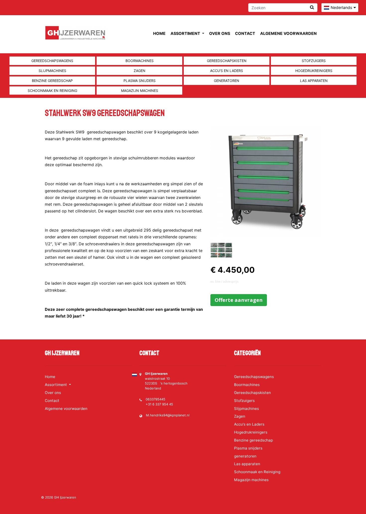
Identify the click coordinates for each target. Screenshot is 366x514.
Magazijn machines (139, 90)
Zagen (139, 70)
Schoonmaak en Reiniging (52, 90)
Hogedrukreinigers (313, 70)
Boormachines (139, 61)
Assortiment (186, 33)
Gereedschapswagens (52, 61)
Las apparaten (314, 80)
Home (159, 33)
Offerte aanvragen (239, 300)
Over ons (219, 33)
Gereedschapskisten (226, 61)
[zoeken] (312, 7)
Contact (245, 33)
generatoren (226, 80)
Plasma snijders (139, 80)
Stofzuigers (314, 61)
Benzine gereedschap (52, 80)
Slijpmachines (52, 70)
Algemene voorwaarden (288, 33)
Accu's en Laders (226, 70)
